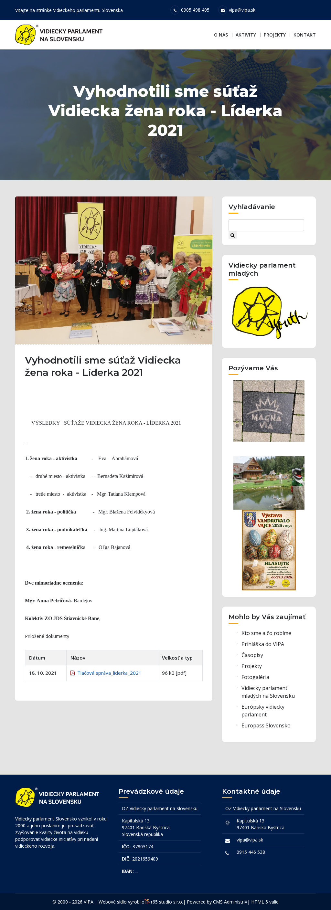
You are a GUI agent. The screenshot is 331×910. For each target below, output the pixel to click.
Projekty (275, 35)
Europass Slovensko (266, 725)
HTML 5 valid (265, 902)
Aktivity (246, 35)
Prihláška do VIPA (262, 644)
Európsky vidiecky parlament (262, 710)
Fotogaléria (255, 677)
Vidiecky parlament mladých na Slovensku (268, 691)
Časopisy (252, 655)
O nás (221, 35)
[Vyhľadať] (233, 235)
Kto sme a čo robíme (266, 633)
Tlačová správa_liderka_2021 (108, 673)
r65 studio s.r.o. (167, 902)
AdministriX (235, 902)
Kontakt (305, 35)
